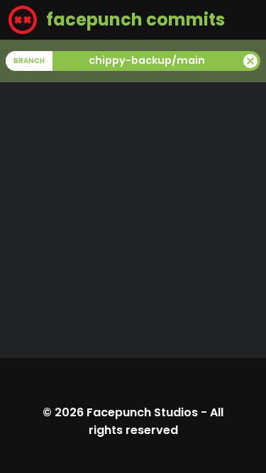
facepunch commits (134, 19)
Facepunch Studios (142, 412)
